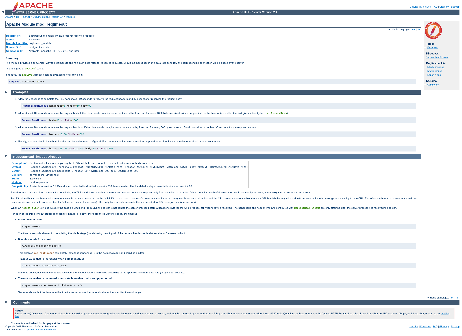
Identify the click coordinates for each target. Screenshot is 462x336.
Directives (425, 6)
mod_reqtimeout (44, 253)
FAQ (435, 6)
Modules (413, 6)
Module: (17, 182)
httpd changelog (435, 67)
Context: (17, 174)
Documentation (41, 17)
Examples (432, 47)
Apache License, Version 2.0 (41, 329)
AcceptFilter (30, 208)
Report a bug (434, 75)
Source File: (13, 47)
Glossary (444, 6)
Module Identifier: (17, 43)
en (413, 29)
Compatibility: (14, 50)
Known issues (434, 71)
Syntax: (16, 166)
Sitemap (455, 6)
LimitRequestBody (275, 113)
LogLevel (30, 68)
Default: (16, 170)
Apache (9, 17)
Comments (433, 84)
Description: (13, 35)
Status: (10, 39)
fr (419, 29)
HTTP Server (23, 17)
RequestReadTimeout (437, 57)
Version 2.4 (57, 17)
